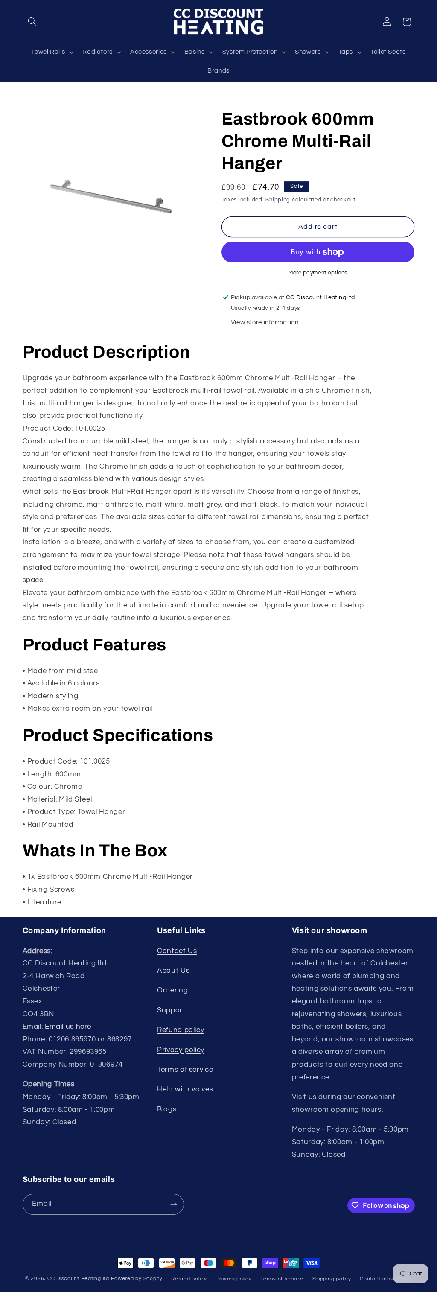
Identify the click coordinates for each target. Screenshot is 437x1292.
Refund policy (180, 1030)
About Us (173, 970)
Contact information (386, 1279)
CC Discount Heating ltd (78, 1278)
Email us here (68, 1026)
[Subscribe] (173, 1204)
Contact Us (177, 951)
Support (171, 1010)
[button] (32, 22)
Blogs (166, 1109)
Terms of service (185, 1069)
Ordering (172, 990)
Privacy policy (180, 1050)
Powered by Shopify (137, 1278)
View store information (265, 322)
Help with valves (185, 1089)
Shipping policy (331, 1279)
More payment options (317, 273)
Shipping (277, 200)
